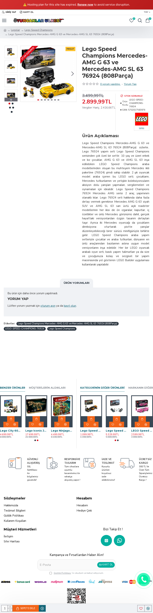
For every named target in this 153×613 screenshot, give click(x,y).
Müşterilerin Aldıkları (47, 387)
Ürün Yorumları (76, 283)
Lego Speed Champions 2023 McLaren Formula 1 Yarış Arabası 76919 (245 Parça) (91, 430)
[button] (24, 74)
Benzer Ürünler (12, 387)
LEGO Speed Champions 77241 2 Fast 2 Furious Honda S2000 (142, 430)
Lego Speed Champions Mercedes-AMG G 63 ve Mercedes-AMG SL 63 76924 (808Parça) (67, 323)
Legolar (15, 30)
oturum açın (47, 306)
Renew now (85, 4)
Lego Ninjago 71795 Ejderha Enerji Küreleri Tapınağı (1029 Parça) (62, 430)
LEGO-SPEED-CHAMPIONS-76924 (24, 328)
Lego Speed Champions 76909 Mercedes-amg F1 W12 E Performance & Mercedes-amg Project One (117, 430)
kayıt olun (70, 306)
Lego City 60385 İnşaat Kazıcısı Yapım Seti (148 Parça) (11, 430)
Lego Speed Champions (39, 30)
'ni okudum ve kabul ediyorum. (79, 573)
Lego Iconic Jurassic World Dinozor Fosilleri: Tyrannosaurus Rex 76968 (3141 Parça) (36, 430)
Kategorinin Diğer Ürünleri (102, 387)
